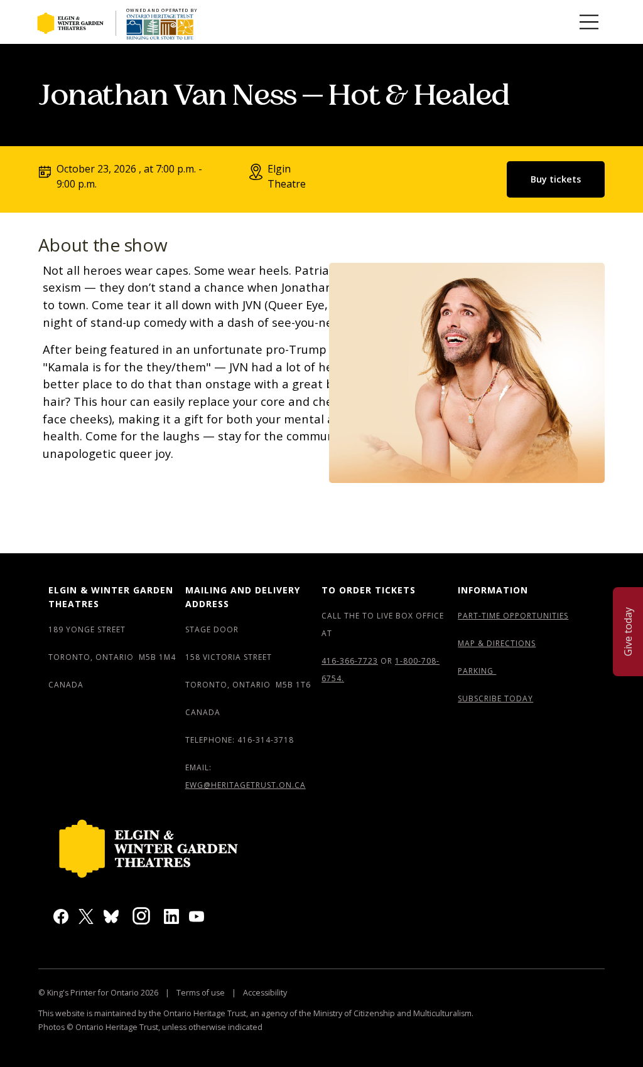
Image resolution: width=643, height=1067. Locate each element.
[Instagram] (141, 915)
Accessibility (264, 992)
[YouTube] (196, 916)
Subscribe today (495, 698)
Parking (477, 671)
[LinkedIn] (171, 916)
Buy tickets (556, 179)
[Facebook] (60, 916)
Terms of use (201, 992)
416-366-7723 (350, 661)
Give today (628, 631)
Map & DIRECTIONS (497, 643)
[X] (86, 916)
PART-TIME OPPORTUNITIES (513, 615)
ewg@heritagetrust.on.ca (245, 785)
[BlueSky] (111, 916)
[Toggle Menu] (589, 22)
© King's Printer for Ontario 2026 (99, 992)
